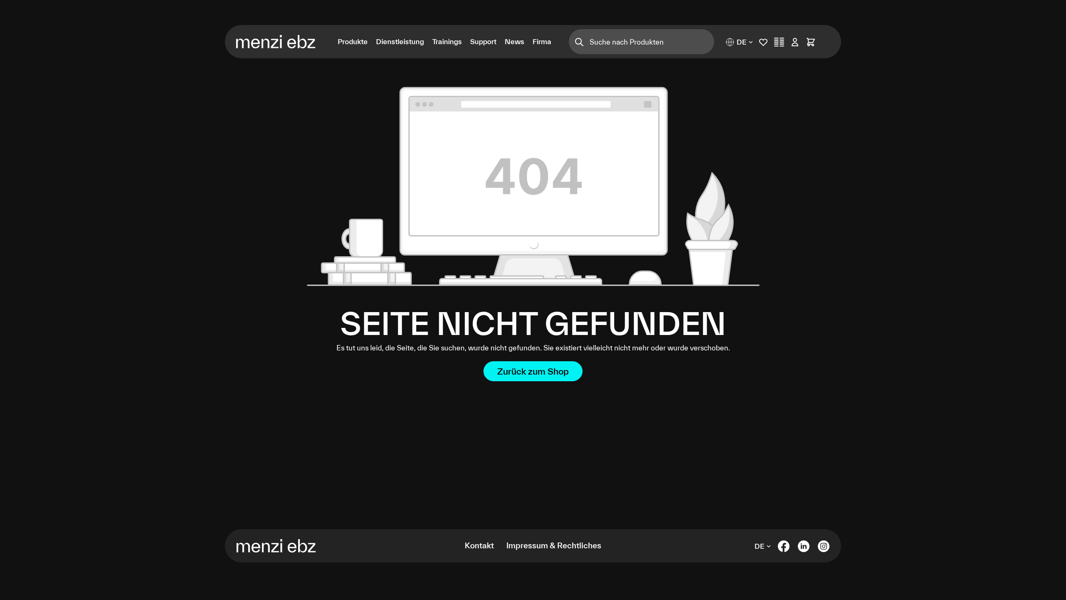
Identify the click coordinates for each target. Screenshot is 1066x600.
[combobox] (652, 41)
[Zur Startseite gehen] (280, 41)
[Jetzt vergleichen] (779, 41)
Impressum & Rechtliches (553, 545)
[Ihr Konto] (795, 41)
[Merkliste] (763, 41)
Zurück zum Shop (533, 371)
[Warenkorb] (811, 41)
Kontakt (479, 545)
